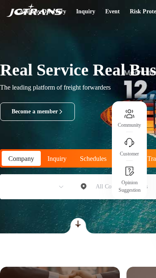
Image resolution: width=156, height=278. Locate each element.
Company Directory (41, 11)
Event (112, 11)
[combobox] (32, 187)
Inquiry (85, 11)
